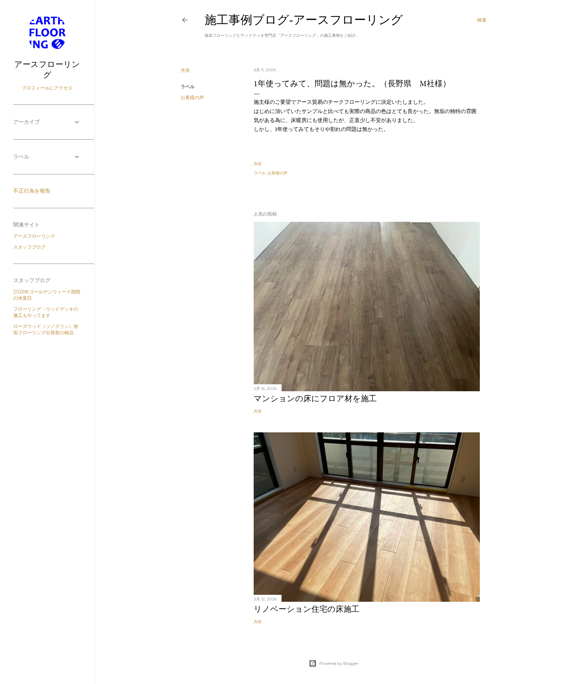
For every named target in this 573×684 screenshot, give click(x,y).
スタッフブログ (29, 247)
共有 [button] (185, 70)
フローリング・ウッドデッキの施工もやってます (45, 312)
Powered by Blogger (338, 663)
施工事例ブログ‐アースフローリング (304, 20)
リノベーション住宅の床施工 (306, 609)
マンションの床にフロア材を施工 (315, 398)
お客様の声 (192, 97)
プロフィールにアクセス (47, 88)
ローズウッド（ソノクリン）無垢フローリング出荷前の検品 (45, 329)
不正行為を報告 (31, 191)
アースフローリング (47, 69)
